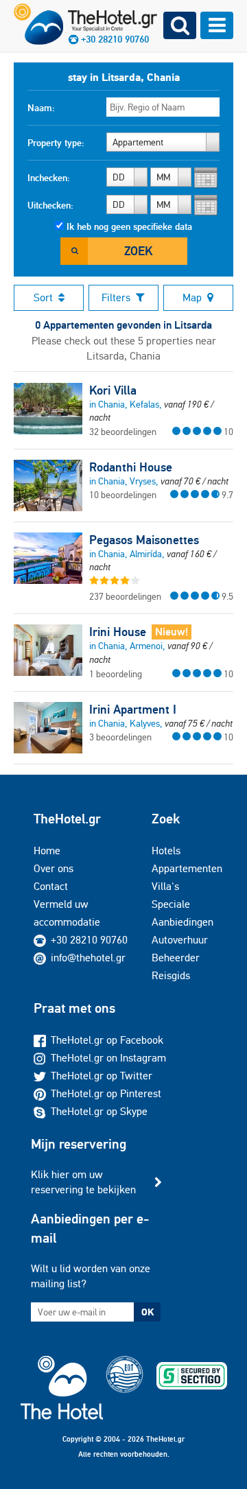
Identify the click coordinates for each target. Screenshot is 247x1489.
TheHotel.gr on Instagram (108, 1057)
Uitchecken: (50, 205)
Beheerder (176, 957)
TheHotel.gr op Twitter (101, 1075)
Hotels (166, 850)
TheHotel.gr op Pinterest (106, 1093)
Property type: (55, 143)
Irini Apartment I (132, 709)
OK (147, 1312)
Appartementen (187, 868)
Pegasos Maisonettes (144, 540)
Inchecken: (48, 178)
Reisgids (171, 975)
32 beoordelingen (122, 431)
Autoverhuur (180, 939)
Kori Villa (113, 390)
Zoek (138, 251)
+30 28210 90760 (89, 939)
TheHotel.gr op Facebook (107, 1039)
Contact (51, 886)
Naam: (41, 108)
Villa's (165, 886)
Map (192, 297)
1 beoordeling (115, 674)
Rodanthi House (130, 467)
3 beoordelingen (120, 737)
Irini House (117, 632)
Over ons (53, 868)
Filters (116, 297)
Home (47, 850)
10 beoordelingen (122, 495)
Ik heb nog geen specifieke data (129, 226)
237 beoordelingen (125, 596)
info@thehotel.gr (88, 957)
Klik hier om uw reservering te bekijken (83, 1182)
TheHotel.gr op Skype (99, 1111)
